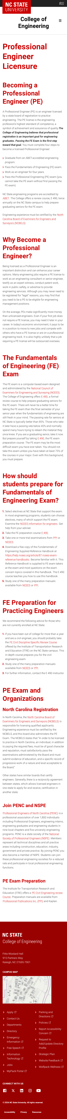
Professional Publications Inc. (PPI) (23, 901)
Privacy (23, 1112)
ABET (6, 198)
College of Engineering (33, 22)
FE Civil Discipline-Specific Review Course (33, 642)
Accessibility (9, 1112)
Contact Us (13, 1018)
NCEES (9, 542)
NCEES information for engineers (38, 523)
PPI (55, 537)
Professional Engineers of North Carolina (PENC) (30, 813)
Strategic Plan (47, 1054)
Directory (12, 1031)
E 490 (44, 396)
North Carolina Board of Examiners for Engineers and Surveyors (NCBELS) (33, 219)
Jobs (10, 1064)
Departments (14, 1024)
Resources (36, 1112)
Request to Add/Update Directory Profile (51, 1043)
